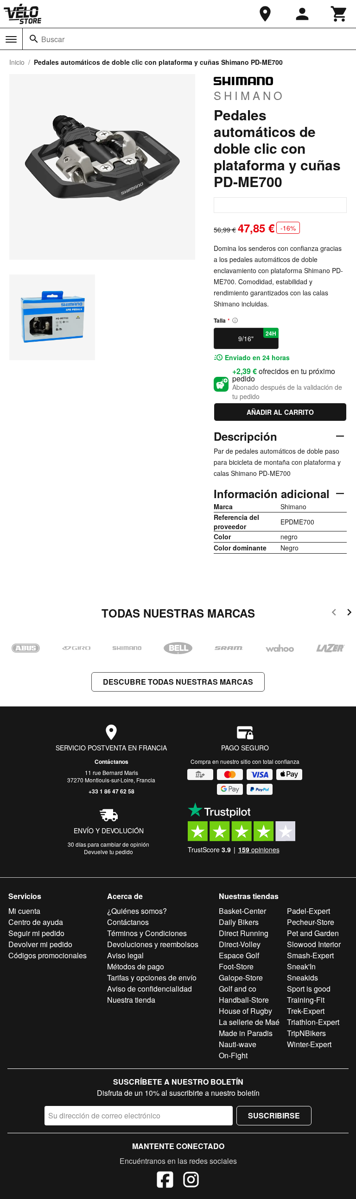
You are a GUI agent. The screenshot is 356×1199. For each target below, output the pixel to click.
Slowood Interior (314, 944)
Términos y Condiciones (147, 933)
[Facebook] (165, 1181)
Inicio (17, 62)
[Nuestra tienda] (265, 14)
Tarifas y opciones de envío (152, 977)
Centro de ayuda (35, 922)
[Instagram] (191, 1181)
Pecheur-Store (310, 922)
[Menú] (11, 39)
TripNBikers (306, 1033)
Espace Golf (239, 955)
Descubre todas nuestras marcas (178, 681)
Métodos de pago (135, 966)
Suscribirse (274, 1115)
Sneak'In (301, 966)
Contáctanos (111, 761)
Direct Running (243, 933)
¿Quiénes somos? (137, 910)
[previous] (334, 614)
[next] (349, 614)
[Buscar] (33, 39)
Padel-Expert (308, 910)
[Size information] (235, 320)
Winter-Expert (309, 1044)
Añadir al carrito (280, 412)
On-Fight (233, 1055)
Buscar (52, 39)
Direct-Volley (240, 944)
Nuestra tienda (131, 999)
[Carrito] (339, 14)
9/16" (257, 336)
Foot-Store (236, 966)
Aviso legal (125, 955)
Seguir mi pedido (36, 933)
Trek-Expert (305, 1010)
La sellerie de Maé (249, 1022)
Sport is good (309, 988)
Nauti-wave (237, 1044)
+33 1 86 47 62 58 (111, 791)
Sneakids (302, 977)
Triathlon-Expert (313, 1022)
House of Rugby (245, 1010)
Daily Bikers (239, 922)
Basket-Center (242, 910)
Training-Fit (305, 999)
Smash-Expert (310, 955)
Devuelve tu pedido (108, 852)
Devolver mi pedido (40, 944)
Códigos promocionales (47, 955)
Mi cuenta (24, 910)
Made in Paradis (246, 1033)
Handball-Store (244, 999)
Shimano (249, 95)
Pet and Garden (313, 933)
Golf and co (237, 988)
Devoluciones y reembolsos (152, 944)
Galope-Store (241, 977)
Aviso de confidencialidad (149, 988)
